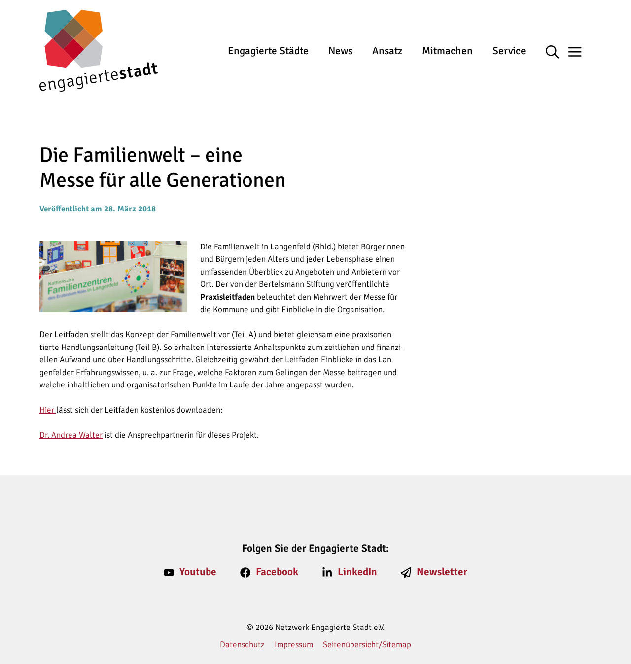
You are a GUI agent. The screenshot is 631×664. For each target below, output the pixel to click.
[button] (557, 53)
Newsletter (442, 571)
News (340, 50)
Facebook (277, 571)
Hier (47, 410)
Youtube (197, 571)
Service (509, 50)
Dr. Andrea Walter (71, 435)
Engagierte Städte (268, 50)
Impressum (294, 644)
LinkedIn (357, 571)
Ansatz (387, 50)
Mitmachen (447, 50)
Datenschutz (242, 644)
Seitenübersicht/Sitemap (367, 644)
